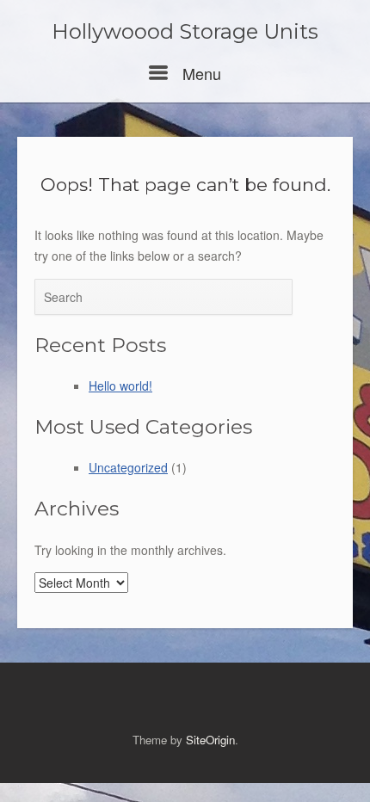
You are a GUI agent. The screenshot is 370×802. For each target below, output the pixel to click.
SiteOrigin (210, 739)
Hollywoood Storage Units (185, 32)
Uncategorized (128, 467)
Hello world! (120, 385)
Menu (199, 73)
